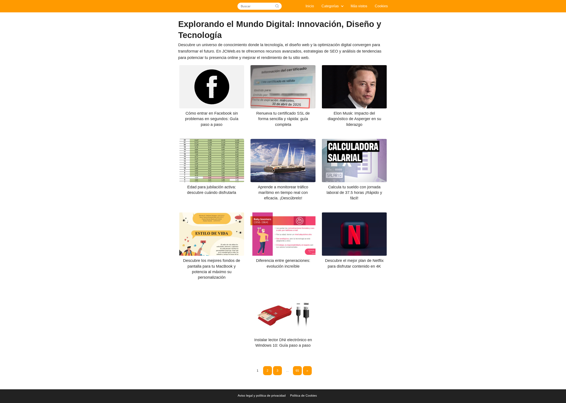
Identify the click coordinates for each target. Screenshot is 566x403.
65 (297, 370)
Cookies (381, 6)
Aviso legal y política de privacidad (262, 395)
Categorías (330, 6)
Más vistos (359, 6)
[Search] (277, 6)
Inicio (310, 6)
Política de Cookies (303, 395)
